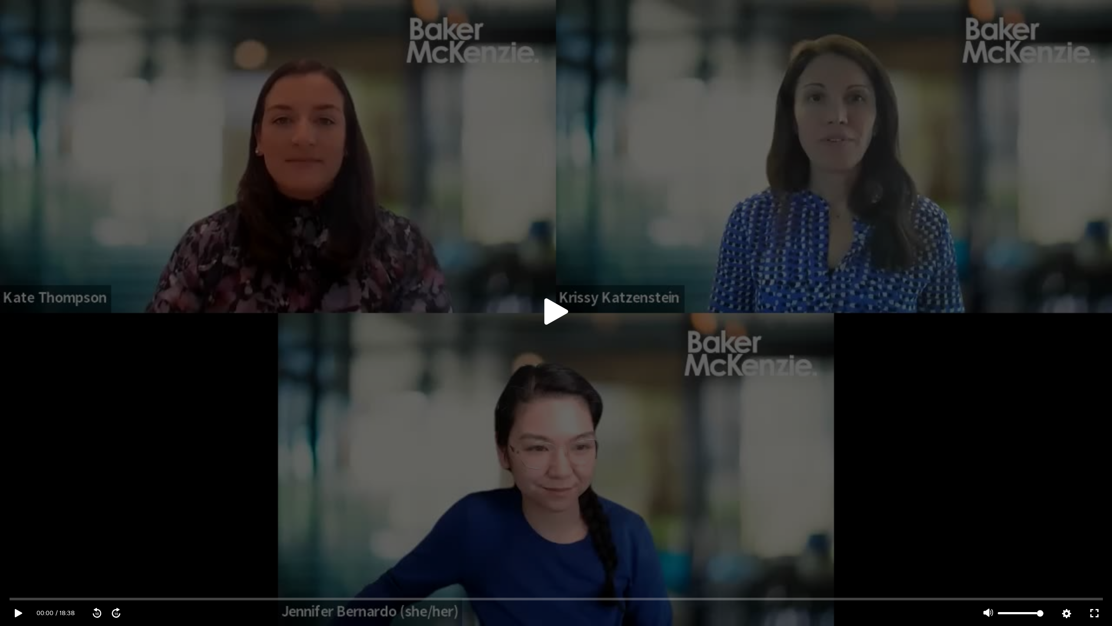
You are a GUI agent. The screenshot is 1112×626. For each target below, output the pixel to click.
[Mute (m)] (988, 613)
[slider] (556, 599)
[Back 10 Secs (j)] (96, 613)
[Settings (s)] (1066, 613)
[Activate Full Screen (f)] (1094, 613)
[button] (556, 313)
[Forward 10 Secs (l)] (116, 613)
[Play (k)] (556, 313)
